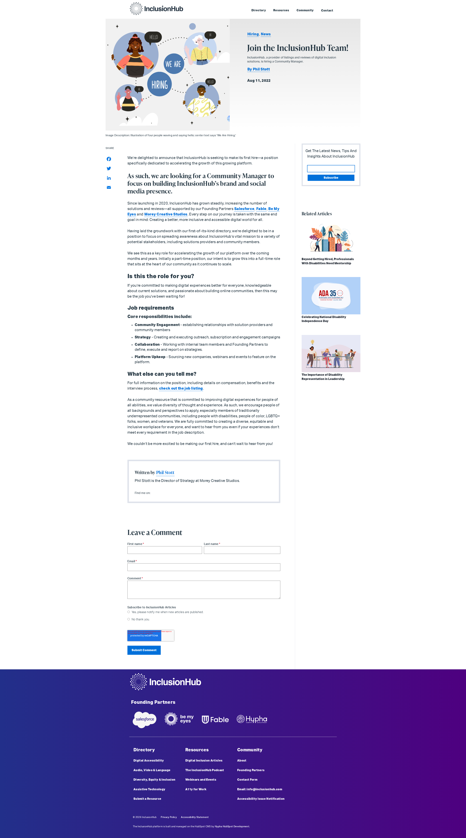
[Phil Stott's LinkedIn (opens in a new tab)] (153, 492)
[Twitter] (113, 168)
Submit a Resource (147, 798)
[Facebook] (113, 159)
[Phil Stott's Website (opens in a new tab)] (158, 492)
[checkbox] (203, 615)
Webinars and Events (200, 779)
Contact (327, 10)
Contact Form (247, 779)
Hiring (253, 34)
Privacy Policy (169, 817)
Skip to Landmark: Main (281, 4)
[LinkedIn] (113, 178)
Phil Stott (165, 472)
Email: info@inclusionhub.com (259, 789)
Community (305, 10)
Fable (261, 209)
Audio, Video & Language (151, 770)
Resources (281, 10)
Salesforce (244, 209)
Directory (258, 10)
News (266, 34)
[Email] (113, 187)
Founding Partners (250, 770)
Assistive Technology (149, 789)
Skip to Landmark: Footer (318, 4)
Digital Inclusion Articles (203, 760)
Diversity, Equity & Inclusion (154, 779)
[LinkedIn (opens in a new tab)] (334, 685)
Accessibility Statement (195, 817)
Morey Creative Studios (165, 214)
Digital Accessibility (148, 760)
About (241, 760)
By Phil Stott (258, 69)
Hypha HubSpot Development (232, 826)
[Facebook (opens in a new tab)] (315, 685)
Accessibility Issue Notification (261, 798)
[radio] (203, 612)
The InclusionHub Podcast (204, 770)
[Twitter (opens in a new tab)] (324, 685)
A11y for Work (195, 789)
